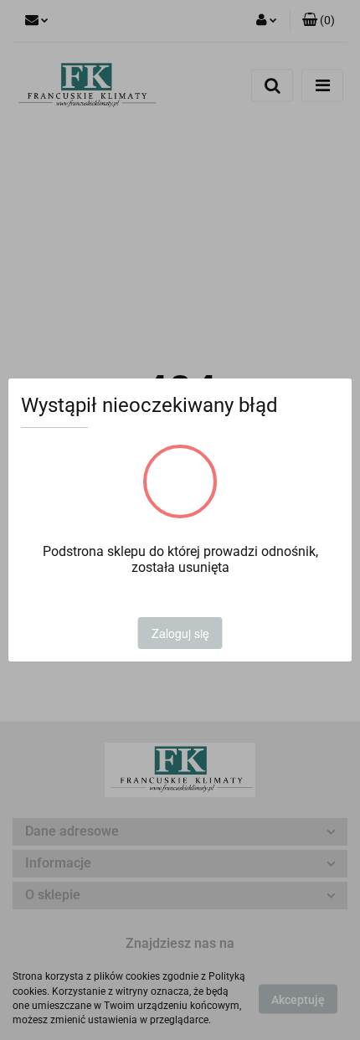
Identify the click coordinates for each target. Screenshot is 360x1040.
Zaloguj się (180, 633)
